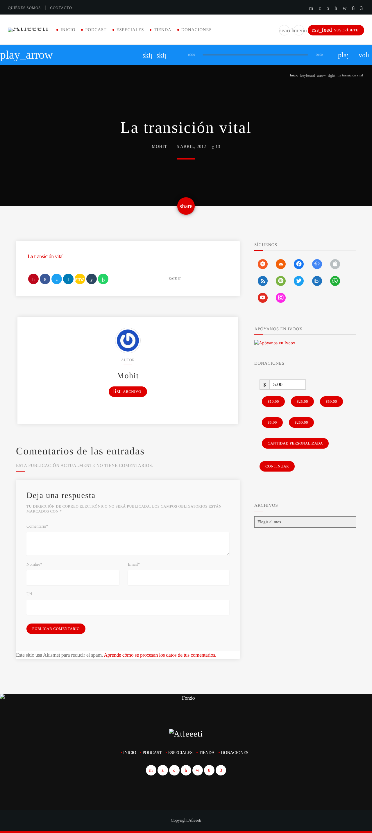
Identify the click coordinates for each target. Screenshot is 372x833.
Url (29, 594)
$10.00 (273, 401)
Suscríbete (335, 30)
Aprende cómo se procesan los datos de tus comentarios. (160, 655)
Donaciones (196, 30)
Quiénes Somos (24, 8)
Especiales (130, 30)
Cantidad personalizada (295, 443)
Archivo (127, 391)
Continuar (277, 466)
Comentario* (37, 526)
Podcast (95, 30)
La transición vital (46, 256)
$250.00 (301, 422)
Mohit (159, 146)
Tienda (162, 30)
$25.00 (302, 401)
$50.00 (331, 401)
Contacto (61, 8)
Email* (134, 564)
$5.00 (272, 422)
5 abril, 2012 (191, 146)
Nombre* (34, 564)
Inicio (67, 30)
